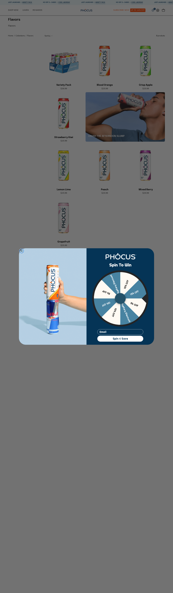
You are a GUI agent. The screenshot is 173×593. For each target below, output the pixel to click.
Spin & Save (120, 338)
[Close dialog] (21, 251)
